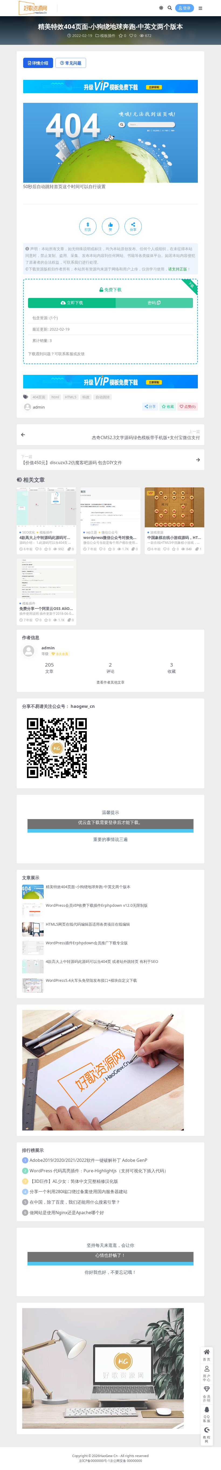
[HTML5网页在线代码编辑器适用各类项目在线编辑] (33, 929)
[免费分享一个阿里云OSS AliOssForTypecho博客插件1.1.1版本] (46, 579)
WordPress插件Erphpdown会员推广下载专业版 (87, 942)
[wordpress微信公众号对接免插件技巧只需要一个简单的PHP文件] (110, 507)
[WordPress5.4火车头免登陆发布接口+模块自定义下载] (33, 985)
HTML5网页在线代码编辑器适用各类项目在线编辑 (88, 924)
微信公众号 (110, 532)
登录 (187, 8)
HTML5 (70, 397)
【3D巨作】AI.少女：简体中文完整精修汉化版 (74, 1181)
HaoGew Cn (108, 1456)
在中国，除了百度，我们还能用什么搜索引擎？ (75, 1202)
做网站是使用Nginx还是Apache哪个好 (67, 1213)
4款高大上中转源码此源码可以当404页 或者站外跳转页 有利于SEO (102, 961)
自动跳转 (103, 397)
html (55, 397)
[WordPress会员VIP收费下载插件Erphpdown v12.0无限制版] (33, 910)
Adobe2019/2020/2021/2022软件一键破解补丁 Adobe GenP (88, 1160)
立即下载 (75, 303)
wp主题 (91, 532)
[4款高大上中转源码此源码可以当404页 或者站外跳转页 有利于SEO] (46, 507)
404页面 (39, 397)
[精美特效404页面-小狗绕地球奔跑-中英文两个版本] (33, 892)
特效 (85, 397)
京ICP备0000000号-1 (94, 1460)
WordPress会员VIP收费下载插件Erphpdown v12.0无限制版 (97, 905)
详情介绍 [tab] (40, 63)
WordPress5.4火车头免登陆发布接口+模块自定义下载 (91, 980)
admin (39, 407)
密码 (152, 303)
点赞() (189, 407)
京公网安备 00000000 (126, 1460)
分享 (152, 407)
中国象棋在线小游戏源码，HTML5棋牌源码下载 (174, 540)
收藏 (170, 407)
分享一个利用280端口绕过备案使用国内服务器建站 (78, 1191)
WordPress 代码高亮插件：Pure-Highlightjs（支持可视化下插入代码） (99, 1171)
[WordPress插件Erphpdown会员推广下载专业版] (33, 948)
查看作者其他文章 (110, 682)
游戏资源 (156, 532)
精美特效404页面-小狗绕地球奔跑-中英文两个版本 (88, 886)
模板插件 (107, 35)
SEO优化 (28, 532)
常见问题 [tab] (73, 63)
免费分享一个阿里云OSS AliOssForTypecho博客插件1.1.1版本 (46, 611)
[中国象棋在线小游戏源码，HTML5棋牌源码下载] (174, 507)
